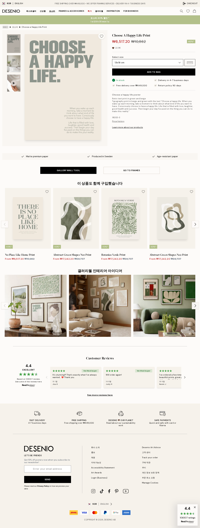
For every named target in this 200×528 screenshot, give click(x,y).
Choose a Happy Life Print (34, 27)
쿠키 (144, 467)
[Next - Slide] (195, 224)
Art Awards (96, 472)
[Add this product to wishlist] (101, 35)
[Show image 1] (13, 43)
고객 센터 (146, 452)
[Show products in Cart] (194, 11)
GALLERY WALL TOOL (68, 170)
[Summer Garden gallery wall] (36, 306)
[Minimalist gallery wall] (100, 306)
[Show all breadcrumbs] (5, 27)
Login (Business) (99, 478)
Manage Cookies (150, 483)
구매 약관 (146, 462)
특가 (90, 11)
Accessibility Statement (103, 467)
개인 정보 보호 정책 (150, 472)
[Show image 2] (13, 63)
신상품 (43, 11)
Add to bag (154, 72)
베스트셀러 (31, 11)
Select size (117, 57)
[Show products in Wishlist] (188, 11)
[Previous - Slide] (4, 224)
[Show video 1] (13, 83)
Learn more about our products (127, 127)
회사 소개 (95, 447)
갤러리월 (99, 11)
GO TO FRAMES (131, 170)
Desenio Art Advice (151, 447)
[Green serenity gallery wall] (164, 306)
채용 (93, 457)
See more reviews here (100, 395)
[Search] (181, 11)
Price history (118, 121)
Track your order (150, 457)
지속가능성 (96, 462)
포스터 (52, 11)
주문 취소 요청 (148, 478)
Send (47, 479)
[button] (189, 62)
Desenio (108, 519)
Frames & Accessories (71, 11)
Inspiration (113, 11)
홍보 (93, 452)
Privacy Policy (43, 486)
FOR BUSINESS (130, 11)
